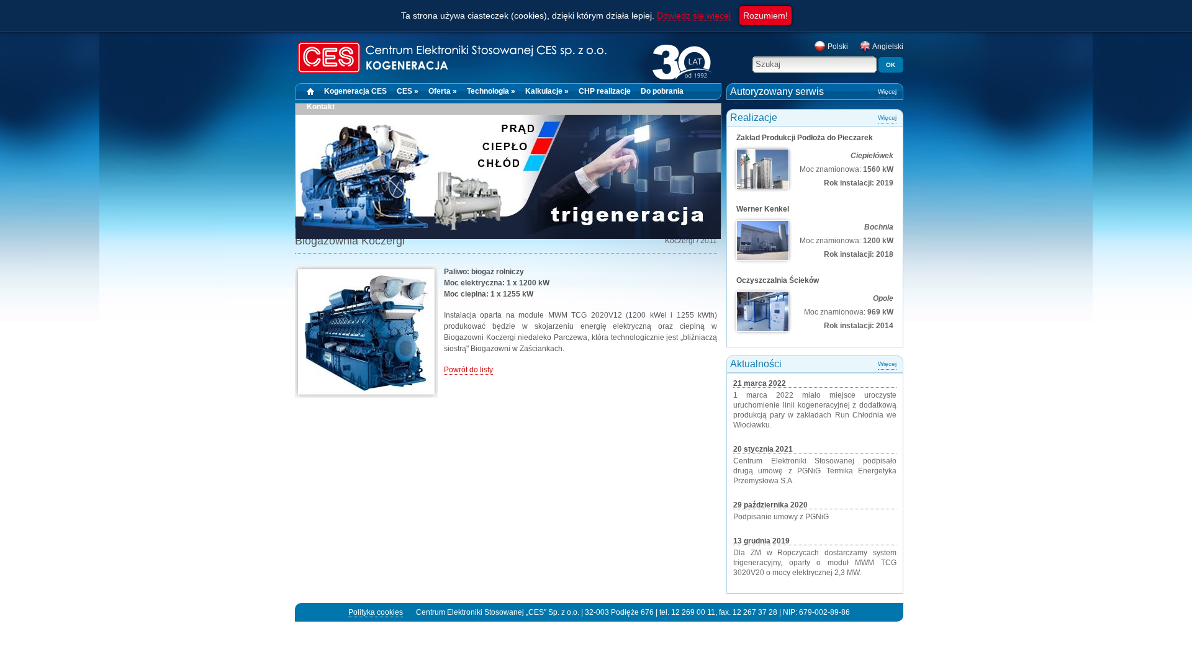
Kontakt (321, 106)
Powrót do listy (468, 369)
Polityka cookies (375, 612)
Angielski (887, 46)
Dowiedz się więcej (694, 15)
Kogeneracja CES (355, 91)
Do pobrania (662, 91)
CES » (407, 91)
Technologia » (491, 91)
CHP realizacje (605, 91)
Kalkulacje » (547, 91)
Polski (837, 46)
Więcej (887, 91)
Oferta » (442, 91)
